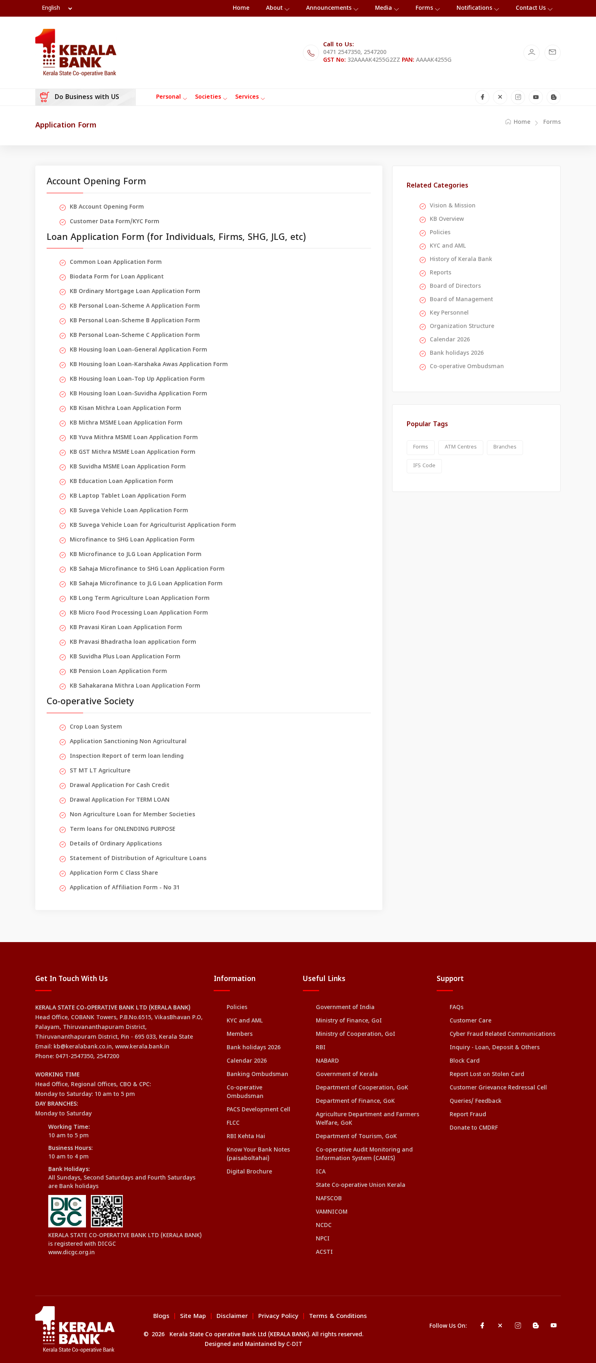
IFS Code (424, 466)
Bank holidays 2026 (457, 353)
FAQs (456, 1007)
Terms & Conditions (338, 1316)
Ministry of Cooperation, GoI (355, 1034)
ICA (321, 1172)
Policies (440, 232)
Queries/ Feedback (476, 1101)
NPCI (323, 1239)
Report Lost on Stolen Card (487, 1074)
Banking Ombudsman (257, 1074)
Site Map (193, 1316)
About (274, 8)
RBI (321, 1047)
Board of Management (461, 299)
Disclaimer (232, 1316)
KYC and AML (448, 246)
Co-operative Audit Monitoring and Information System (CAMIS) (364, 1154)
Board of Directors (455, 286)
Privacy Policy (278, 1316)
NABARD (327, 1061)
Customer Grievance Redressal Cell (498, 1088)
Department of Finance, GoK (355, 1101)
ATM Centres (461, 447)
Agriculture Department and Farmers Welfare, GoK (367, 1119)
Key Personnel (449, 313)
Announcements (329, 8)
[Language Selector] (56, 9)
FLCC (233, 1123)
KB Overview (447, 219)
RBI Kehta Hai (246, 1136)
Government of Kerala (347, 1074)
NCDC (324, 1225)
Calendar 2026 (450, 339)
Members (240, 1034)
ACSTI (324, 1252)
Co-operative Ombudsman (467, 366)
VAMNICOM (331, 1212)
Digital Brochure (249, 1172)
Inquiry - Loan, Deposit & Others (495, 1047)
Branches (505, 447)
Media (383, 8)
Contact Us (531, 8)
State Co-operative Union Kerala (360, 1185)
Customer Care (470, 1021)
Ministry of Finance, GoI (349, 1021)
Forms (424, 8)
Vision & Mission (453, 206)
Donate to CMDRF (474, 1128)
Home (241, 8)
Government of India (345, 1007)
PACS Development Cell (258, 1109)
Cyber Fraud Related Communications (502, 1034)
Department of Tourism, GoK (356, 1136)
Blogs (161, 1316)
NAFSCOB (329, 1198)
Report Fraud (468, 1114)
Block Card (465, 1061)
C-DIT (294, 1344)
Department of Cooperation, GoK (362, 1088)
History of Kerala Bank (461, 259)
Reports (440, 273)
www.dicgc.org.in (71, 1252)
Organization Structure (462, 326)
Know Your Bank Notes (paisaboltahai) (258, 1154)
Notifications (474, 8)
